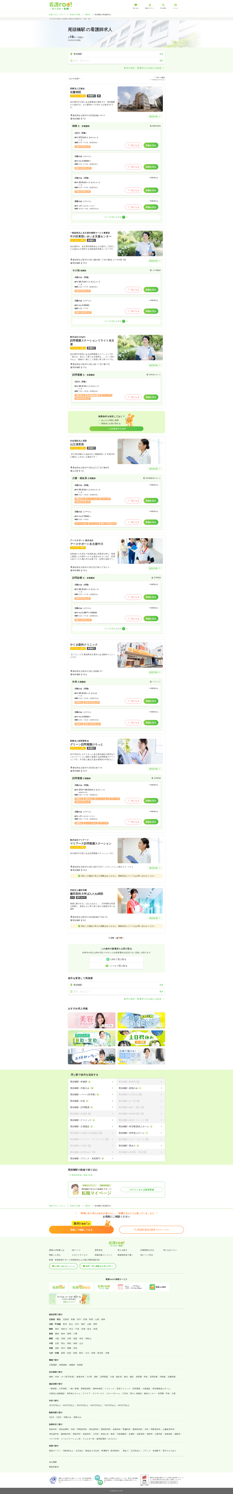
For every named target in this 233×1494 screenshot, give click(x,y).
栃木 (89, 1329)
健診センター (150, 1393)
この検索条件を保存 (116, 428)
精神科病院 (98, 1388)
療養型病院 (86, 1388)
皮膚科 (132, 1434)
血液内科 (117, 1429)
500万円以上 (82, 1405)
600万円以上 (96, 1405)
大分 (87, 1353)
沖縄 (107, 1353)
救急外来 (80, 1376)
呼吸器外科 (155, 1429)
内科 (73, 1429)
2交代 (51, 1417)
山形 (97, 1319)
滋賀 (75, 1338)
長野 (95, 1324)
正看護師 (53, 1365)
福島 (103, 1319)
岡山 (63, 1343)
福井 (83, 1324)
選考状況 (99, 1250)
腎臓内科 (127, 1429)
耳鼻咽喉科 (122, 1434)
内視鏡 (163, 1376)
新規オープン (55, 1450)
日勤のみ (67, 1417)
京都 (63, 1338)
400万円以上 (68, 1405)
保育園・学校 (142, 1376)
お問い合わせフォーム (65, 1266)
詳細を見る (151, 145)
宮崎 (93, 1353)
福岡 (63, 1353)
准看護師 (63, 1365)
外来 (57, 1376)
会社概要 (53, 1462)
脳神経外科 (66, 1434)
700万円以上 (110, 1405)
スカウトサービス (80, 1255)
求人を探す (122, 1250)
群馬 (95, 1329)
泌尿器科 (141, 1434)
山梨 (89, 1324)
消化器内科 (94, 1429)
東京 (57, 1329)
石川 (77, 1324)
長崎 (75, 1353)
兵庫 (69, 1338)
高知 (75, 1348)
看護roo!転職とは (56, 1250)
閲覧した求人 (55, 1255)
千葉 (77, 1329)
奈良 (81, 1338)
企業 (174, 1393)
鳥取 (69, 1343)
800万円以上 (124, 1405)
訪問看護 (104, 1376)
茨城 (83, 1329)
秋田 (91, 1319)
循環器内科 (106, 1429)
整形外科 (77, 1434)
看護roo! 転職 (75, 14)
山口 (81, 1343)
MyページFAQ (146, 1255)
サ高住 (125, 1393)
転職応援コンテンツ (103, 1255)
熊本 (81, 1353)
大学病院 (63, 1388)
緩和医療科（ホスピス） (107, 1439)
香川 (63, 1348)
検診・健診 (129, 1376)
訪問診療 (154, 1376)
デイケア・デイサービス (93, 1393)
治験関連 (172, 1376)
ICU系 (89, 1376)
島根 (75, 1343)
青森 (73, 1319)
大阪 (57, 1338)
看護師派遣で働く (125, 1255)
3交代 (58, 1417)
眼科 (113, 1434)
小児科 (96, 1434)
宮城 (85, 1319)
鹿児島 (100, 1353)
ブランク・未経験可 (151, 1450)
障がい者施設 (136, 1393)
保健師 (72, 1365)
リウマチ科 (54, 1439)
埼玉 (71, 1329)
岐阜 (63, 1333)
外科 (147, 1429)
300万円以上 (55, 1405)
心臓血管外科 (168, 1429)
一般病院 (53, 1388)
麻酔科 (177, 1434)
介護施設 (146, 1388)
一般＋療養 (74, 1388)
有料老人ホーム (73, 1393)
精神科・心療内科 (154, 1434)
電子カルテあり (169, 1450)
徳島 (57, 1348)
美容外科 (53, 1429)
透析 (96, 1376)
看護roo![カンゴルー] (57, 14)
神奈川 (64, 1329)
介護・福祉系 (116, 1376)
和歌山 (88, 1338)
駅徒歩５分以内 (92, 1450)
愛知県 (87, 14)
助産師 (80, 1365)
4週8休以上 (68, 1450)
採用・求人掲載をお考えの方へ (99, 1266)
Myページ (76, 1250)
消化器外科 (54, 1434)
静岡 (69, 1333)
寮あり (126, 1450)
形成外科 (87, 1434)
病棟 (51, 1376)
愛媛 (69, 1348)
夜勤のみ (77, 1417)
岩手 (79, 1319)
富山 (71, 1324)
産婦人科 (105, 1434)
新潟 (65, 1324)
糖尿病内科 (137, 1429)
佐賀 (69, 1353)
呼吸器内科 (82, 1429)
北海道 (66, 1319)
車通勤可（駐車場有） (111, 1450)
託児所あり (136, 1450)
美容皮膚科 (64, 1429)
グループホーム (113, 1393)
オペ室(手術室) (67, 1376)
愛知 (57, 1333)
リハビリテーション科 (70, 1439)
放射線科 (168, 1434)
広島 (57, 1343)
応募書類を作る (147, 1250)
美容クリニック (123, 1388)
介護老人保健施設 (57, 1393)
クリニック (109, 1388)
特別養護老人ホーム (161, 1388)
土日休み (79, 1450)
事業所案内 (54, 1467)
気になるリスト (170, 1250)
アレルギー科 (88, 1439)
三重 (75, 1333)
